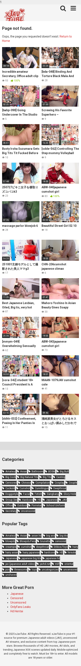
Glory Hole (70, 493)
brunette (45, 541)
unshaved (11, 574)
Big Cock (10, 477)
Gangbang (53, 493)
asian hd (37, 535)
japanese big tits (31, 558)
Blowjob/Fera (28, 541)
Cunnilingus (42, 488)
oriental (68, 563)
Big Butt (64, 471)
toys (34, 569)
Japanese (52, 499)
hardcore (49, 552)
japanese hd (53, 558)
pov (7, 569)
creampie (10, 546)
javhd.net (45, 563)
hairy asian (11, 552)
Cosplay (59, 482)
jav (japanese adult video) (20, 563)
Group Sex (11, 499)
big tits (64, 535)
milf (57, 563)
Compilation (43, 482)
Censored (11, 482)
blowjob (10, 541)
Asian (23, 471)
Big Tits (47, 477)
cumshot (26, 546)
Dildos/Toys (61, 546)
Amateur (10, 471)
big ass (50, 535)
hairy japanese (31, 552)
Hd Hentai (16, 611)
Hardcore (27, 499)
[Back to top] (73, 658)
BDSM (51, 471)
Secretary (10, 511)
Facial (26, 493)
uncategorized (50, 569)
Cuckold (10, 488)
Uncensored (28, 511)
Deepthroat (59, 488)
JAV (64, 499)
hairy (75, 546)
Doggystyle (11, 493)
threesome (20, 569)
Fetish (38, 493)
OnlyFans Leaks (20, 607)
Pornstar (37, 505)
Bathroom (37, 471)
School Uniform (55, 505)
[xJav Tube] (14, 16)
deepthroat (42, 546)
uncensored (70, 569)
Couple (73, 482)
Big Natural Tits (29, 477)
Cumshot (25, 488)
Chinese (26, 482)
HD (39, 499)
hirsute (72, 552)
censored (60, 541)
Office (9, 505)
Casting (60, 477)
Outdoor (22, 505)
